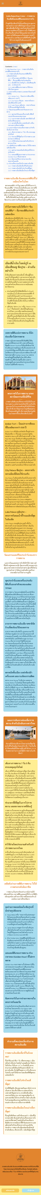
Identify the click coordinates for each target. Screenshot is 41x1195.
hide (15, 66)
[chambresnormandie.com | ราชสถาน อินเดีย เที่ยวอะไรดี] (20, 3)
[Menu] (2, 3)
